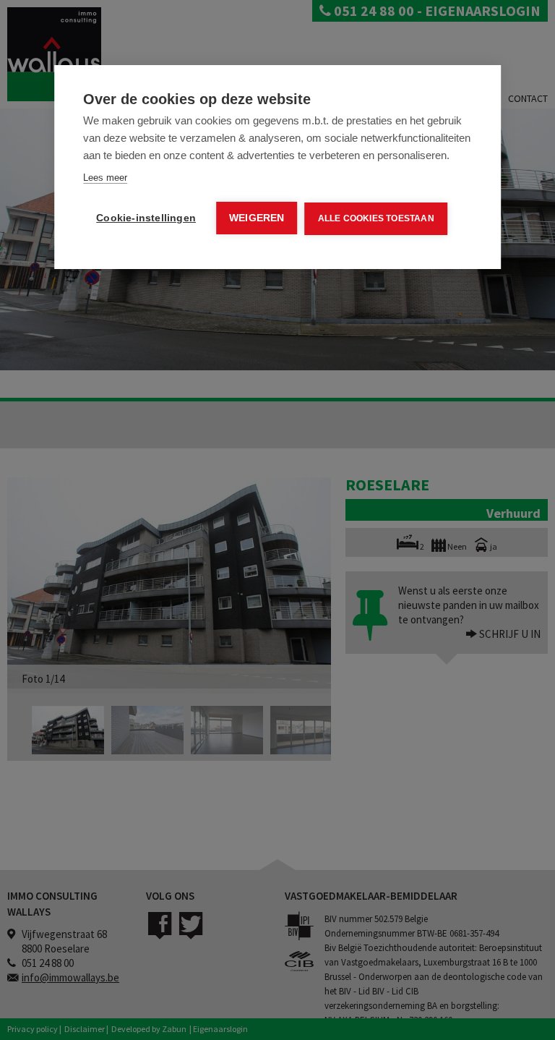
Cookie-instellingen (146, 218)
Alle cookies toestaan (376, 218)
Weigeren (257, 218)
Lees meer (105, 177)
